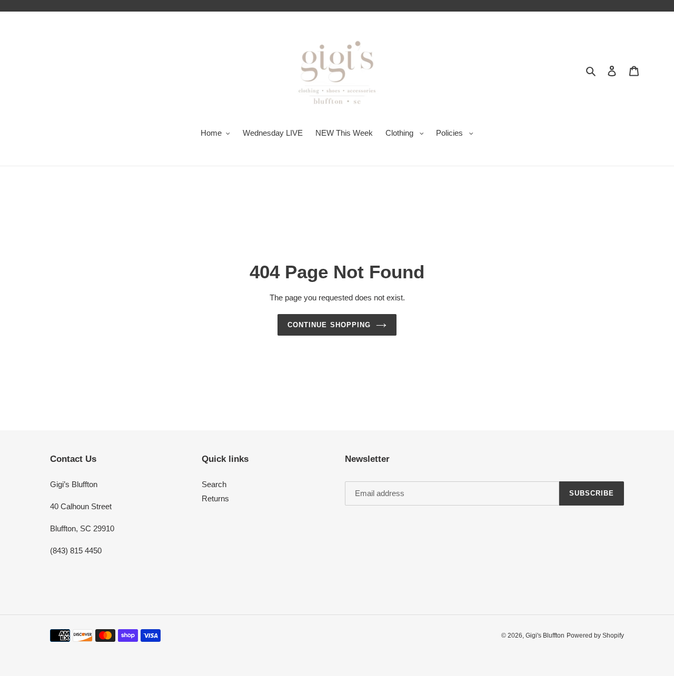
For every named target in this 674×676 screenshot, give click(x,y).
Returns (215, 498)
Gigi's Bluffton (545, 635)
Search (214, 484)
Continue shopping (329, 325)
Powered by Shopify (595, 635)
